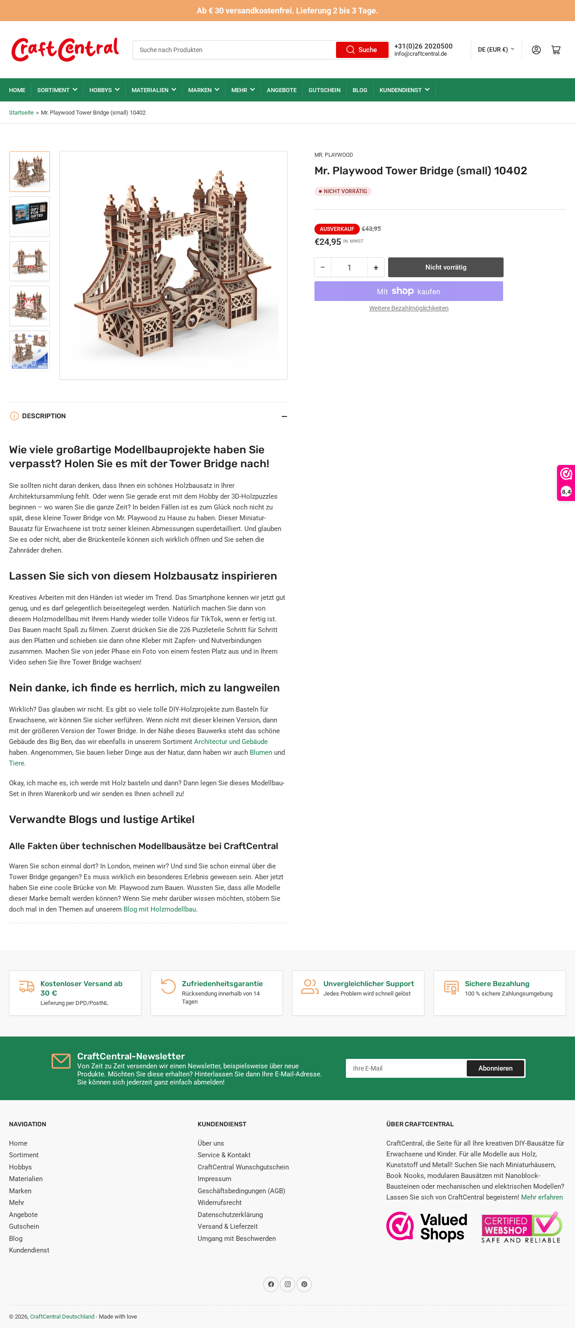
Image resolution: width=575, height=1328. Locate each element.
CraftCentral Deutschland (62, 1316)
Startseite (21, 112)
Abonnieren (495, 1068)
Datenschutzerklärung (230, 1215)
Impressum (214, 1179)
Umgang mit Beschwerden (237, 1239)
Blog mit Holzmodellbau (160, 909)
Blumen (261, 752)
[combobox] (261, 49)
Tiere (16, 763)
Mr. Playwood (333, 155)
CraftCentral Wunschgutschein (243, 1167)
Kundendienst (401, 90)
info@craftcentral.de (420, 53)
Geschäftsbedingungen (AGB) (241, 1191)
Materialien (150, 90)
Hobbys (100, 90)
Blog (360, 90)
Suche (367, 50)
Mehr (239, 90)
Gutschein (325, 90)
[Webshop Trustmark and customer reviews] (426, 1232)
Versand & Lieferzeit (228, 1226)
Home (17, 90)
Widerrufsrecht (220, 1203)
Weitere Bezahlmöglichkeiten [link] (409, 308)
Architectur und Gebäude (231, 742)
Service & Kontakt (224, 1155)
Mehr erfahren (542, 1197)
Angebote (281, 90)
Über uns (211, 1143)
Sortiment (53, 90)
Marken (200, 90)
